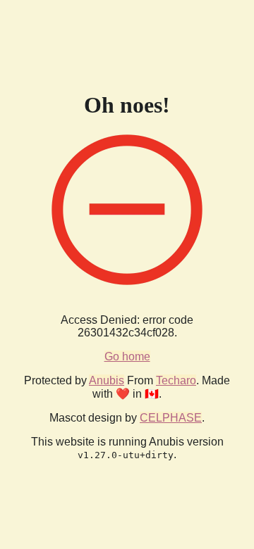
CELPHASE (171, 418)
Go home (127, 356)
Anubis (106, 380)
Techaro (176, 380)
